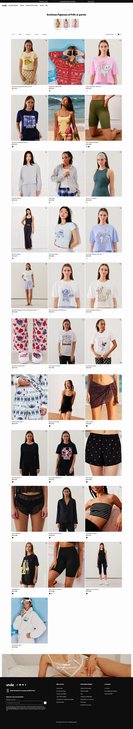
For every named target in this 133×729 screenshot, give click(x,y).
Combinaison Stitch (16, 645)
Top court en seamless (91, 198)
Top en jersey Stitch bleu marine (19, 142)
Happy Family (91, 1)
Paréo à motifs (89, 421)
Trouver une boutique (61, 693)
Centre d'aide (59, 688)
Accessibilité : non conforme (87, 699)
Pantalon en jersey (16, 254)
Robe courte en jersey (54, 421)
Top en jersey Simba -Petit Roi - (93, 310)
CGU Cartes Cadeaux (61, 696)
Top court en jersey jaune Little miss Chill (21, 86)
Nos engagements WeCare (111, 691)
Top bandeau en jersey (91, 533)
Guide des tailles (60, 702)
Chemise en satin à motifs (55, 533)
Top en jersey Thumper (54, 365)
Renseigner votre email (11, 699)
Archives (68, 10)
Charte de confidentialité (86, 696)
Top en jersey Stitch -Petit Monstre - (57, 310)
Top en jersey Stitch (53, 254)
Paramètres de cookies (86, 705)
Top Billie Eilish (15, 589)
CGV (82, 693)
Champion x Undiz (43, 1)
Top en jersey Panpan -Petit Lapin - (94, 254)
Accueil (64, 10)
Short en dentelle (16, 533)
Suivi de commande (60, 691)
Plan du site (83, 702)
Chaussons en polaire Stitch (18, 365)
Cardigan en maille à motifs (55, 86)
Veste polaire (52, 198)
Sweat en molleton (16, 198)
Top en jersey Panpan (91, 365)
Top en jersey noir (16, 477)
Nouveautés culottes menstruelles (67, 1)
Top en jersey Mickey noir (55, 477)
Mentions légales (84, 691)
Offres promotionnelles (86, 688)
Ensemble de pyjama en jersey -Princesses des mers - (25, 310)
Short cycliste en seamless (92, 142)
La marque (107, 688)
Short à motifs (89, 477)
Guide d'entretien (108, 693)
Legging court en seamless (92, 589)
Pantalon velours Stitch (17, 421)
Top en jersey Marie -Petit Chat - (94, 86)
